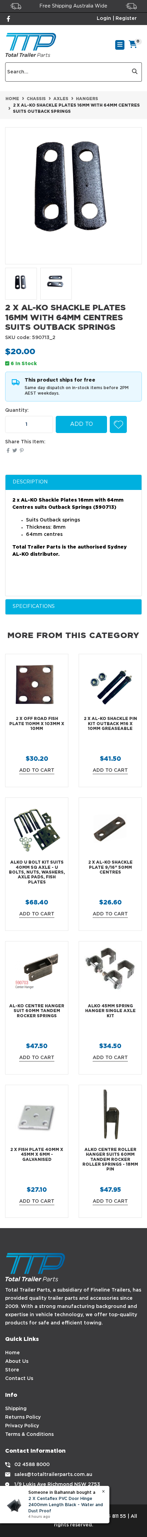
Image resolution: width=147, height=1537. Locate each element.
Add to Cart (81, 427)
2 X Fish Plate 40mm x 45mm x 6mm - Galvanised (36, 1155)
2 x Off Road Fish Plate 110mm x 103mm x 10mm (36, 724)
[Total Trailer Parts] (30, 45)
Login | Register (117, 18)
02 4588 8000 (32, 1465)
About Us (16, 1361)
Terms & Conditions (29, 1434)
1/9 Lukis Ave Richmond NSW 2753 (57, 1484)
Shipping (16, 1409)
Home (12, 1353)
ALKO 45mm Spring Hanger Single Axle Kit (110, 1011)
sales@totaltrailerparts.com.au (53, 1475)
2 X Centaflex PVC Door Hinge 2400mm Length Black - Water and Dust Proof (65, 1505)
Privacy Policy (22, 1426)
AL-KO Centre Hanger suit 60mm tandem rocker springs (36, 1011)
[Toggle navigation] (119, 45)
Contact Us (19, 1379)
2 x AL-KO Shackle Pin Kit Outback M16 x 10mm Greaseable (110, 724)
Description (30, 482)
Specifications (34, 606)
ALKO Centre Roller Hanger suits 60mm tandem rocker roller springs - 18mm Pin (110, 1160)
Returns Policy (23, 1417)
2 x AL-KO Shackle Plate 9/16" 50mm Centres (110, 867)
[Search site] (135, 72)
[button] (118, 424)
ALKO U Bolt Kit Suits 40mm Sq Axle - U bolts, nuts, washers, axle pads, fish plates (37, 872)
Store (12, 1370)
